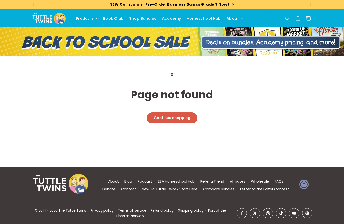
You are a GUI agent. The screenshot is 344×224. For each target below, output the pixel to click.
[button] (86, 18)
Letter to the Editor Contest (264, 189)
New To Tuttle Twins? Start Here (170, 189)
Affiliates (237, 181)
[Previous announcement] (33, 4)
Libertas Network (130, 215)
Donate (109, 189)
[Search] (287, 19)
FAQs (279, 181)
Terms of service (132, 210)
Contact (128, 189)
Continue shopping (172, 117)
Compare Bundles (218, 189)
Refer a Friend (212, 181)
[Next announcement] (311, 4)
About (113, 181)
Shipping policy (191, 210)
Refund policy (162, 210)
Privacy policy (102, 210)
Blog (128, 181)
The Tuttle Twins (72, 210)
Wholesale (260, 181)
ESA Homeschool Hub (176, 181)
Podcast (145, 181)
